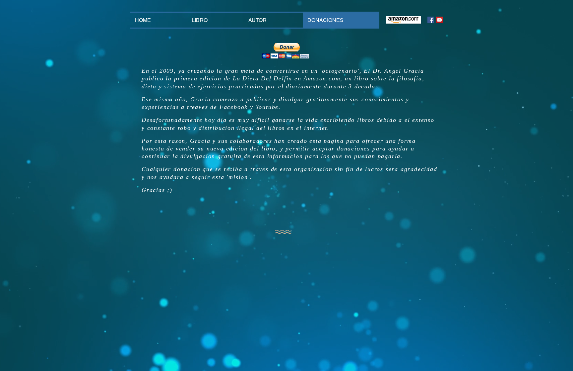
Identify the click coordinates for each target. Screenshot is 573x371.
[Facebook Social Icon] (430, 20)
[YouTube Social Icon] (439, 20)
